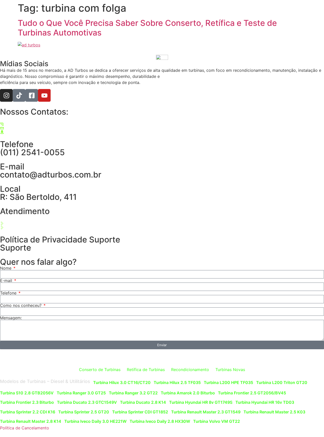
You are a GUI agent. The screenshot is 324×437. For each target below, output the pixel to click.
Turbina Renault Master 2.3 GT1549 (205, 411)
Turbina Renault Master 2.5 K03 (274, 411)
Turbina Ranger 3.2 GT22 (133, 392)
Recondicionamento (190, 369)
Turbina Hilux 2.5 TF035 (177, 382)
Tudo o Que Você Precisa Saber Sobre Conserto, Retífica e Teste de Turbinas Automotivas (147, 28)
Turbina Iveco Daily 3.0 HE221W (95, 421)
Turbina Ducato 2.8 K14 (143, 402)
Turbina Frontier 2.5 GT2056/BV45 (252, 392)
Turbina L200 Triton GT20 (281, 382)
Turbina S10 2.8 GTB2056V (27, 392)
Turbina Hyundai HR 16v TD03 (264, 402)
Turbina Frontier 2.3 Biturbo (27, 402)
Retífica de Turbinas (146, 369)
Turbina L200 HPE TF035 (228, 382)
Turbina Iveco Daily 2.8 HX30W (160, 421)
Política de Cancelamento (24, 427)
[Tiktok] (19, 95)
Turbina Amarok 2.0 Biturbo (188, 392)
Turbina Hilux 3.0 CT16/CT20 (122, 382)
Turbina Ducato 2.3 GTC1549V (87, 402)
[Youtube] (44, 95)
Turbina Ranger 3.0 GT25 (81, 392)
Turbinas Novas (230, 369)
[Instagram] (6, 95)
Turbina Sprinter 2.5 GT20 (83, 411)
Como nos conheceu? (21, 305)
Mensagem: (11, 318)
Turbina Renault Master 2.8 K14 (30, 421)
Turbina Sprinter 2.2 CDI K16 (27, 411)
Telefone (9, 293)
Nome (6, 268)
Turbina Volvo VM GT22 (216, 421)
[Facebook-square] (31, 95)
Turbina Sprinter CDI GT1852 (140, 411)
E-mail (6, 280)
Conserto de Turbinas (99, 369)
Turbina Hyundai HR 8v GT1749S (200, 402)
